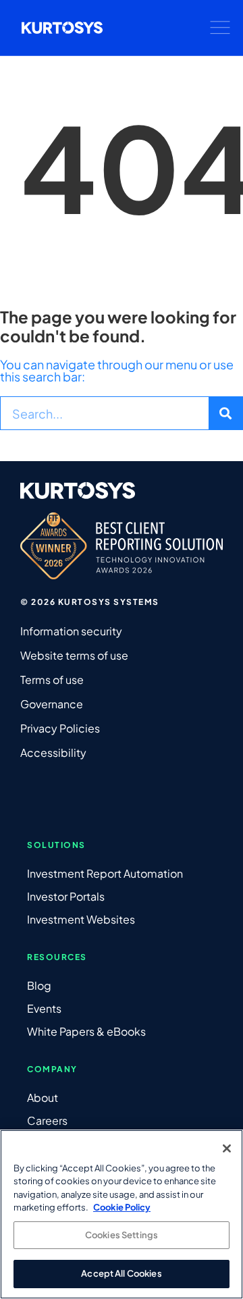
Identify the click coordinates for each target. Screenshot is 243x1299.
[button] (220, 28)
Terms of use (52, 679)
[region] (121, 1214)
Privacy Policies (60, 728)
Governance (51, 704)
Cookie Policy (122, 1207)
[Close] (227, 1148)
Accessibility (53, 752)
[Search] (225, 413)
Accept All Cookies (121, 1273)
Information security (71, 631)
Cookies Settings (121, 1234)
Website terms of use (74, 655)
